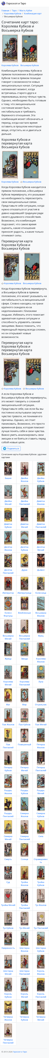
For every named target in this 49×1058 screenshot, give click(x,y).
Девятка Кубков (8, 525)
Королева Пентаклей (24, 683)
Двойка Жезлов (24, 479)
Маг (8, 704)
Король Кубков (8, 995)
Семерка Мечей (8, 838)
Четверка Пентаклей (8, 1041)
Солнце (24, 859)
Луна (40, 681)
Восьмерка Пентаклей (24, 637)
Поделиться (13, 448)
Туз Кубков (8, 928)
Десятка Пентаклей (8, 571)
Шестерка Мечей (8, 972)
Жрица (8, 658)
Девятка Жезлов (41, 502)
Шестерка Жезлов (24, 949)
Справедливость (41, 861)
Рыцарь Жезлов (8, 792)
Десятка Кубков (24, 548)
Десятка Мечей (41, 548)
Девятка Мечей (24, 525)
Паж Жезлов (8, 724)
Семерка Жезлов (24, 815)
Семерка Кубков (41, 815)
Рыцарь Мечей (41, 792)
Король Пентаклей (41, 995)
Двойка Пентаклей (24, 502)
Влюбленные (24, 612)
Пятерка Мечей (24, 769)
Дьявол (40, 570)
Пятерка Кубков (8, 769)
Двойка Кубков (40, 479)
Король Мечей (24, 995)
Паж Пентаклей (8, 746)
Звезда (24, 658)
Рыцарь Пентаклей (8, 815)
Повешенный (24, 744)
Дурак (24, 570)
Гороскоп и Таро (16, 3)
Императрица (24, 592)
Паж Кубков (24, 724)
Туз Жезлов (40, 905)
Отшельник (40, 704)
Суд (8, 882)
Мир (24, 704)
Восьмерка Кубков (29, 65)
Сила (40, 836)
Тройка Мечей (8, 905)
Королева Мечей (8, 683)
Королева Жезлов (41, 660)
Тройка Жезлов (24, 884)
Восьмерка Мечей (8, 637)
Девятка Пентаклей (41, 525)
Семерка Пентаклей (24, 838)
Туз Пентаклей (41, 928)
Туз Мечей (24, 928)
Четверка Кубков (24, 1018)
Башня (8, 478)
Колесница (40, 592)
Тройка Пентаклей (24, 906)
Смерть (8, 859)
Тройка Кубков (40, 884)
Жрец (40, 635)
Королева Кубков (10, 65)
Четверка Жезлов (8, 1018)
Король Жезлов (40, 972)
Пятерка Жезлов (41, 746)
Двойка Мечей (8, 502)
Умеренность (8, 948)
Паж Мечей (40, 724)
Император (8, 592)
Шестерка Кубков (41, 949)
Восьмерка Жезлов (40, 614)
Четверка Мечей (40, 1018)
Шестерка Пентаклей (24, 972)
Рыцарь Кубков (24, 792)
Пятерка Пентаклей (41, 769)
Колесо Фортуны (8, 614)
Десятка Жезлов (8, 548)
